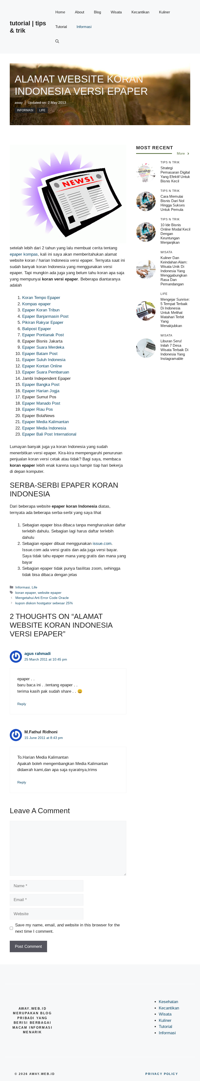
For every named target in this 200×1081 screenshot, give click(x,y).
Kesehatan (168, 1001)
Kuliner (164, 12)
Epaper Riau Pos (37, 409)
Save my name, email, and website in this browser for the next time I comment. (67, 928)
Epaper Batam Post (40, 353)
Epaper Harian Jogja (40, 391)
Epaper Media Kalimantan (45, 421)
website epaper (49, 593)
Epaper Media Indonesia (44, 428)
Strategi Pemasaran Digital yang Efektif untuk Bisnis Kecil (175, 174)
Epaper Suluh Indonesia (43, 359)
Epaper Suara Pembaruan (45, 372)
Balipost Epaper (36, 328)
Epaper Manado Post (41, 403)
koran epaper (25, 593)
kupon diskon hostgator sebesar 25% (44, 603)
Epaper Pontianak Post (43, 335)
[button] (57, 41)
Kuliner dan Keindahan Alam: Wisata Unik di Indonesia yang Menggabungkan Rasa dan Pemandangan (173, 271)
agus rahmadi (37, 653)
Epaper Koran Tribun (41, 310)
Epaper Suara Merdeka (43, 347)
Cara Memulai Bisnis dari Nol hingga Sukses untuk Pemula (172, 203)
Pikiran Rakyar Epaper (42, 322)
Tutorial (61, 27)
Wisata (116, 12)
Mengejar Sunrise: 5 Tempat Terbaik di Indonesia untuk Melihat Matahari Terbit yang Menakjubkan (175, 312)
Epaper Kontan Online (42, 366)
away (19, 102)
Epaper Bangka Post (41, 384)
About (79, 12)
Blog (97, 12)
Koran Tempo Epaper (41, 297)
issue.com (102, 543)
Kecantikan (140, 12)
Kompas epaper (36, 304)
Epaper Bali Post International (49, 434)
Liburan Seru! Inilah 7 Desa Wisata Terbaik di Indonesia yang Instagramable (174, 350)
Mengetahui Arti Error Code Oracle (42, 598)
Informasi (84, 27)
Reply (21, 704)
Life (42, 110)
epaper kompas (24, 254)
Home (60, 12)
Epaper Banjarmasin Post (45, 316)
